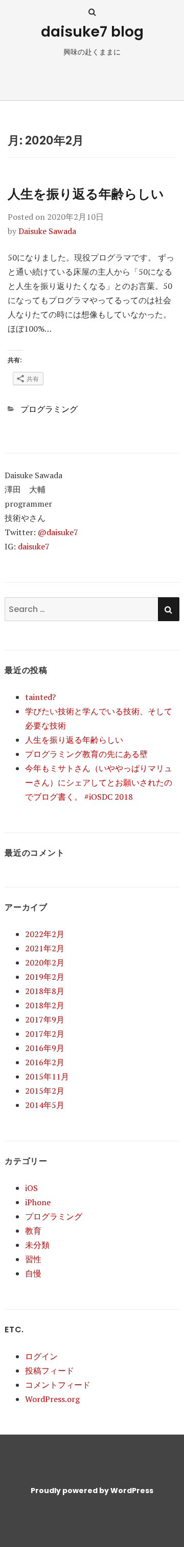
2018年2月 (44, 1005)
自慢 (33, 1273)
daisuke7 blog (92, 32)
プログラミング (49, 409)
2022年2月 (44, 934)
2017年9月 (44, 1019)
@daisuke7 (58, 532)
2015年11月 (47, 1076)
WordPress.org (52, 1399)
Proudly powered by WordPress (92, 1490)
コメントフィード (57, 1384)
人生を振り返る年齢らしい (86, 194)
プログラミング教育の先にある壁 (86, 754)
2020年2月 (44, 962)
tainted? (40, 697)
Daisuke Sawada (47, 231)
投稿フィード (49, 1370)
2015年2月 (44, 1090)
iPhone (38, 1202)
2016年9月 (44, 1048)
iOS (31, 1187)
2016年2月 (44, 1062)
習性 (33, 1259)
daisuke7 (34, 546)
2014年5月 (44, 1105)
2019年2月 (44, 976)
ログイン (41, 1356)
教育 (33, 1230)
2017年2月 (44, 1033)
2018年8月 (44, 991)
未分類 (37, 1244)
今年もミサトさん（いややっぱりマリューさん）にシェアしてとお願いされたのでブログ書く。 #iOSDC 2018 (98, 782)
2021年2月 (44, 948)
